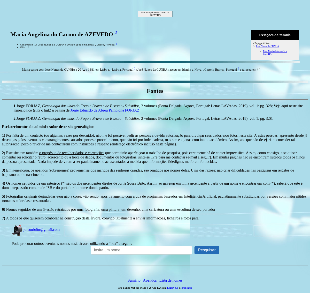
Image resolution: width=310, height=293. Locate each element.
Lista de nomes (170, 280)
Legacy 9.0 (172, 287)
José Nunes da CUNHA (267, 46)
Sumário (134, 280)
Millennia (187, 287)
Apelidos (150, 280)
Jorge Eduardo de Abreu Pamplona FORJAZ (105, 110)
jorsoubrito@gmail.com (41, 229)
